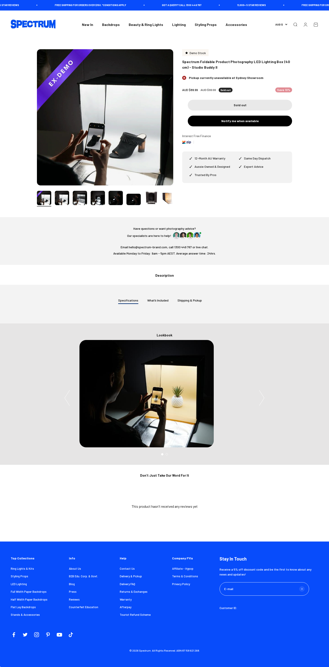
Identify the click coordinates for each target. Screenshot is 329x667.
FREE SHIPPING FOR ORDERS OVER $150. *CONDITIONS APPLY (79, 5)
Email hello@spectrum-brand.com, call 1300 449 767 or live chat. (164, 247)
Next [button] (261, 398)
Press (73, 591)
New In (87, 24)
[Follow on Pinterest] (48, 635)
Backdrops (111, 24)
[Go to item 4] (98, 198)
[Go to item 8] (169, 198)
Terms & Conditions (185, 576)
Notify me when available (240, 121)
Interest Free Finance (196, 136)
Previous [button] (67, 398)
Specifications (128, 300)
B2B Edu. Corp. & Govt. (83, 576)
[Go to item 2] (62, 198)
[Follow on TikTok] (71, 635)
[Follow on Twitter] (25, 635)
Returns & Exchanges (133, 591)
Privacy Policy (181, 584)
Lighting (179, 24)
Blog (72, 584)
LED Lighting (19, 584)
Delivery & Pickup (131, 576)
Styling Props (206, 24)
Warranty (126, 599)
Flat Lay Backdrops (23, 607)
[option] (164, 393)
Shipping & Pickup (189, 300)
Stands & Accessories (25, 614)
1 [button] (162, 454)
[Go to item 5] (116, 198)
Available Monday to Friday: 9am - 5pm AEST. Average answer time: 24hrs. (164, 253)
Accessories (236, 24)
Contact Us (127, 568)
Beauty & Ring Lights (146, 24)
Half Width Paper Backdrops (29, 599)
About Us (75, 568)
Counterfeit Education (83, 607)
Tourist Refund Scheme (135, 614)
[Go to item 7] (151, 198)
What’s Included (158, 300)
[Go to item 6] (133, 200)
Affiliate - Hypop (182, 568)
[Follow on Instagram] (37, 635)
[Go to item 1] (44, 198)
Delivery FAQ (127, 584)
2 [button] (167, 454)
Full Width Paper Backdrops (29, 591)
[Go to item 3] (80, 198)
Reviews (74, 599)
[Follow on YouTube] (59, 635)
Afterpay (125, 607)
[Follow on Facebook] (14, 635)
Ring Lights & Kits (22, 568)
